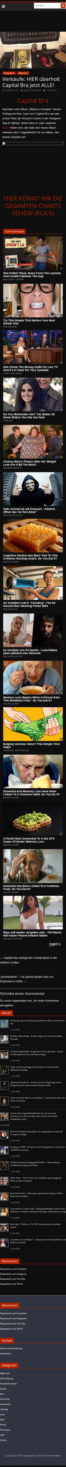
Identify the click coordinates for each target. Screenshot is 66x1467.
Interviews (5, 1404)
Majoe (6, 127)
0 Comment (51, 90)
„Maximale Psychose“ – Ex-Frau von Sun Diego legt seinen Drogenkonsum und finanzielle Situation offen (35, 1084)
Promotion (5, 1430)
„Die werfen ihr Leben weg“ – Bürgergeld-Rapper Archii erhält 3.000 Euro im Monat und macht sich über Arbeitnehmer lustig (38, 1210)
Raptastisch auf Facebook (13, 1269)
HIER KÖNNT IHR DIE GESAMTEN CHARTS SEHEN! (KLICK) (33, 205)
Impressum (5, 1353)
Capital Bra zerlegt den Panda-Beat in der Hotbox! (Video (28, 960)
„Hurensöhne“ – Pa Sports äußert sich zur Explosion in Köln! (26, 979)
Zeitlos (3, 1440)
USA (2, 1435)
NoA (2, 1419)
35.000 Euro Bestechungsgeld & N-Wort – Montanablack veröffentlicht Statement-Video (35, 1164)
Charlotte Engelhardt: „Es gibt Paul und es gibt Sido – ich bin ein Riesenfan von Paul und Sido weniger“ (36, 1053)
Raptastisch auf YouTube (12, 1279)
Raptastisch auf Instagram (13, 1274)
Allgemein (23, 73)
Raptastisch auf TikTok (11, 1284)
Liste (2, 1414)
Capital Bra (33, 100)
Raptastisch (9, 73)
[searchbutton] (63, 5)
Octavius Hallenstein (32, 90)
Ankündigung (6, 1378)
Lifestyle (4, 1409)
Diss (2, 1394)
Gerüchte (4, 1399)
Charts (3, 1388)
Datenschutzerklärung (11, 1348)
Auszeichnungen (8, 1383)
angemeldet (19, 1000)
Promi (3, 1424)
